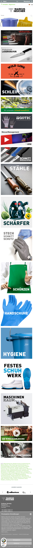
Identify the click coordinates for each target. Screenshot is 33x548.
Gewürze (3, 470)
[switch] (3, 545)
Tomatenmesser (17, 477)
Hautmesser (25, 470)
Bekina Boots (4, 465)
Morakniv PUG (25, 473)
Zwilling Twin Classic (12, 480)
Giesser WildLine (27, 469)
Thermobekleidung (6, 477)
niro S (13, 474)
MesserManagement (14, 473)
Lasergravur (26, 471)
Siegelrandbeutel (16, 476)
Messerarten (4, 473)
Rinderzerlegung (21, 474)
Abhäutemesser (7, 463)
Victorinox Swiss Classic (11, 478)
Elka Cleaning (13, 465)
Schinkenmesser (5, 476)
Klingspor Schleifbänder (8, 471)
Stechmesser (25, 476)
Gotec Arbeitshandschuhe (13, 470)
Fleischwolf (13, 466)
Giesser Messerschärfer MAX (13, 469)
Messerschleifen (7, 474)
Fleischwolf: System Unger (15, 467)
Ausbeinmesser (25, 463)
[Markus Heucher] (16, 11)
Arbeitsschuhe (17, 463)
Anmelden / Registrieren (8, 4)
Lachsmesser (19, 471)
